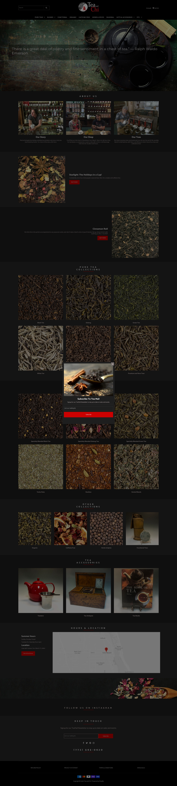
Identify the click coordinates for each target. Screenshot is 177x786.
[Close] (112, 363)
